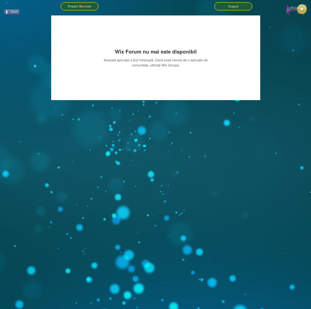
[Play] (302, 9)
